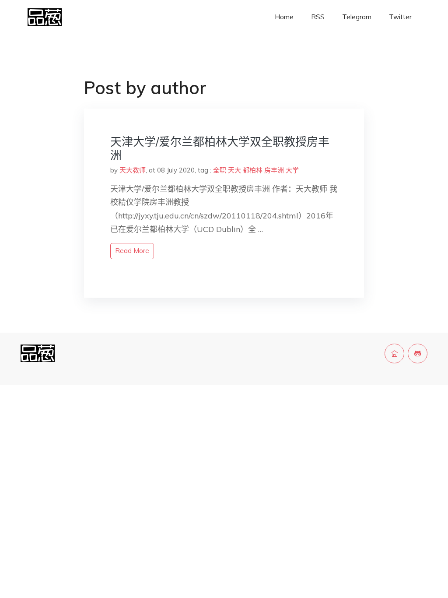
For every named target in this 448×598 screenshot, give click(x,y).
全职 (219, 170)
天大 (234, 170)
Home (284, 17)
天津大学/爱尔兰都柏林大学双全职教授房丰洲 (219, 148)
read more (132, 250)
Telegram (356, 17)
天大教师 (132, 170)
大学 (292, 170)
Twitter (400, 17)
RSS (318, 17)
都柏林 (252, 170)
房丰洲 (274, 170)
